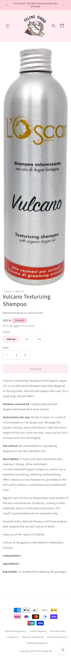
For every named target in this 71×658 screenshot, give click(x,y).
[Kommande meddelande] (64, 5)
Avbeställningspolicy (37, 643)
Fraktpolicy (13, 637)
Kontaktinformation (57, 637)
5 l (41, 340)
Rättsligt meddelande (33, 637)
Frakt (16, 325)
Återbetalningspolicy (15, 631)
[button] (7, 26)
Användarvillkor (58, 631)
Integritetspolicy (38, 631)
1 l (28, 340)
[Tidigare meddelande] (7, 5)
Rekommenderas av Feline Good (23, 313)
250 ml (13, 340)
